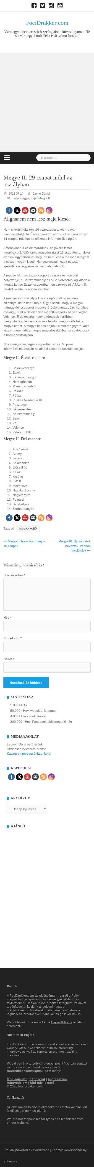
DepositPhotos (61, 1022)
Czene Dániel (41, 193)
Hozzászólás (14, 575)
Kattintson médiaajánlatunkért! (29, 753)
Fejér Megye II (40, 198)
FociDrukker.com (47, 22)
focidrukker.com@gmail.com (29, 1071)
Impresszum (57, 1079)
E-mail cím (12, 638)
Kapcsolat (37, 1079)
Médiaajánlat (17, 1079)
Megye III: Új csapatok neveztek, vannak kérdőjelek (74, 545)
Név (7, 617)
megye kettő (28, 528)
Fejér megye (21, 198)
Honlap (9, 659)
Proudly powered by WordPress (26, 1150)
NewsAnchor (73, 1150)
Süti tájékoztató (42, 1082)
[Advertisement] (47, 102)
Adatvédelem (17, 1082)
